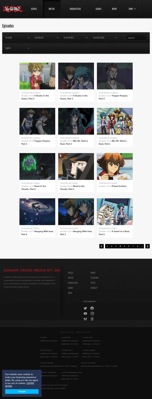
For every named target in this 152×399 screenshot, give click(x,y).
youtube (85, 314)
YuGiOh (13, 9)
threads (92, 319)
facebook (92, 308)
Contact (94, 288)
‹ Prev (101, 246)
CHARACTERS (73, 282)
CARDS (70, 288)
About (93, 272)
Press (93, 282)
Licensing (95, 277)
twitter (85, 308)
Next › (147, 246)
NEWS (70, 293)
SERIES (70, 272)
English (8, 48)
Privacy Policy (83, 332)
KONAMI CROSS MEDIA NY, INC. (33, 271)
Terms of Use (66, 332)
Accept (22, 391)
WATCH (70, 277)
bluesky (85, 319)
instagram (92, 314)
